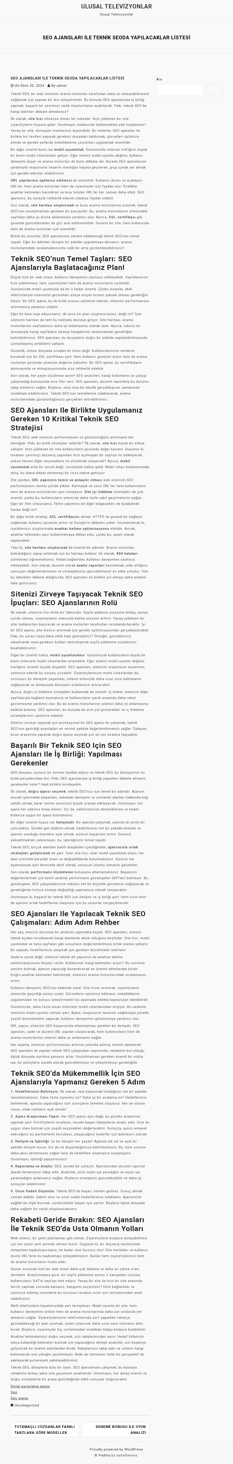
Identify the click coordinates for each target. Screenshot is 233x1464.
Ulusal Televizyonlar (116, 6)
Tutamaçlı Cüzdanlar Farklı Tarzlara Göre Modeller (44, 1430)
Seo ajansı (19, 1398)
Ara (159, 79)
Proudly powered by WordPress (116, 1449)
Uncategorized (27, 1405)
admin (62, 86)
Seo (14, 1392)
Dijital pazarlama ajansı (30, 1386)
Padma (104, 1455)
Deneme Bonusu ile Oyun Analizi (121, 1430)
